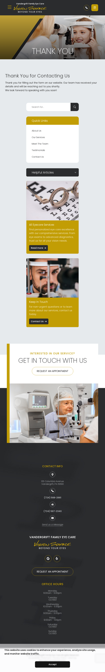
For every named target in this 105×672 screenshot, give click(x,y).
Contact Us (38, 156)
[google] (48, 558)
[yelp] (57, 558)
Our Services (38, 137)
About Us (36, 130)
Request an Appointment (52, 371)
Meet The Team (40, 143)
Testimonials (38, 150)
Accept (53, 664)
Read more (37, 248)
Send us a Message (52, 524)
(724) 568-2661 (52, 497)
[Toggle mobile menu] (9, 7)
